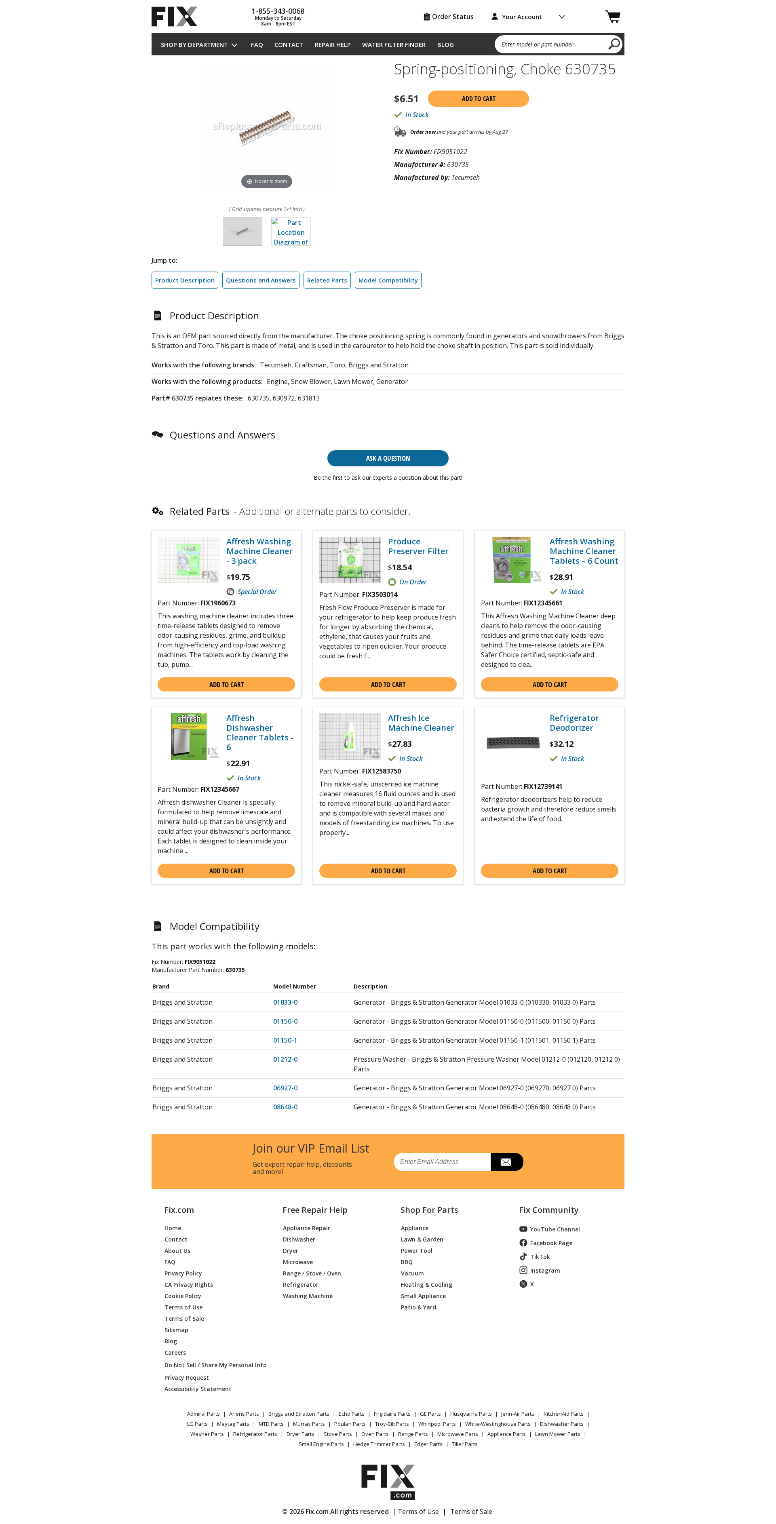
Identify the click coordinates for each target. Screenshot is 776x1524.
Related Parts (327, 280)
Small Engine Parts (321, 1444)
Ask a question (388, 458)
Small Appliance (423, 1295)
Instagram (545, 1270)
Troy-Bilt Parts (392, 1423)
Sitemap (176, 1329)
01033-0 (285, 1002)
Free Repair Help (315, 1210)
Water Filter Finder (394, 44)
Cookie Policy (182, 1295)
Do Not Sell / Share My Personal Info (212, 1365)
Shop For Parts (429, 1210)
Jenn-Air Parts (517, 1413)
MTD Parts (271, 1423)
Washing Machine (308, 1295)
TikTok (540, 1257)
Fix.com (179, 1210)
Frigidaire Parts (392, 1413)
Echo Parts (352, 1413)
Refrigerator (300, 1284)
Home (172, 1227)
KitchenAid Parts (564, 1413)
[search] (614, 44)
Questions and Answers (261, 280)
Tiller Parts (465, 1444)
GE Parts (430, 1413)
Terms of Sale (184, 1318)
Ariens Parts (244, 1413)
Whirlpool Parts (437, 1423)
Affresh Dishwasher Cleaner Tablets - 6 (259, 732)
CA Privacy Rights (188, 1284)
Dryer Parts (300, 1434)
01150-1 (285, 1040)
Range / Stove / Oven (312, 1273)
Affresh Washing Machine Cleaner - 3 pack (259, 551)
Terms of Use (183, 1307)
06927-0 (285, 1087)
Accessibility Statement (198, 1388)
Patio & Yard (418, 1307)
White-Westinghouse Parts (498, 1423)
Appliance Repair (306, 1227)
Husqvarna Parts (471, 1413)
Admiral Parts (203, 1413)
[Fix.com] (178, 16)
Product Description (185, 280)
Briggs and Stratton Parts (298, 1413)
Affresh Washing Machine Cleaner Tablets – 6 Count (584, 551)
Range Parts (413, 1434)
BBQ (407, 1261)
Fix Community (549, 1210)
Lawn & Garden (422, 1239)
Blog (445, 44)
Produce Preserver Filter (418, 546)
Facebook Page (551, 1243)
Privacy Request (186, 1377)
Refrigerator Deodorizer (574, 723)
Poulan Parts (350, 1423)
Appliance (414, 1227)
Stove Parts (338, 1434)
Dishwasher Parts (562, 1423)
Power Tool (416, 1250)
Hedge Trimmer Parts (379, 1444)
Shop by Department (194, 44)
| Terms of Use (415, 1511)
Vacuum (412, 1273)
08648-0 (285, 1106)
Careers (175, 1352)
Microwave (298, 1261)
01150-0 (285, 1021)
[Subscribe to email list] (507, 1162)
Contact (288, 44)
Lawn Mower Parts (557, 1434)
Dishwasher (299, 1239)
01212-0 (285, 1059)
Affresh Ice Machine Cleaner (421, 723)
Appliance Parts (506, 1434)
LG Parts (197, 1423)
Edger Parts (428, 1444)
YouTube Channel (555, 1229)
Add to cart (479, 98)
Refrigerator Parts (255, 1434)
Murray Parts (309, 1423)
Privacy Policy (183, 1273)
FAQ (257, 44)
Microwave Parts (457, 1434)
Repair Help (333, 44)
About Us (177, 1250)
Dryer (290, 1250)
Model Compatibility (388, 280)
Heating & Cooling (426, 1284)
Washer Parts (207, 1434)
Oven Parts (375, 1434)
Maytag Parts (233, 1423)
